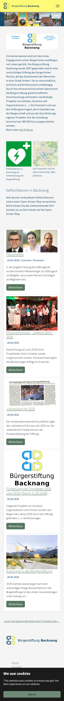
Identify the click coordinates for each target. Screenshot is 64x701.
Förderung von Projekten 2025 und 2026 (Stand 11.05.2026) (28, 491)
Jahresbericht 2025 (20, 409)
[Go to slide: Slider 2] (32, 21)
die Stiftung (26, 129)
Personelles (15, 254)
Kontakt (17, 667)
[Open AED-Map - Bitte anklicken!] (45, 153)
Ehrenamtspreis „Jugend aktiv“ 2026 (29, 334)
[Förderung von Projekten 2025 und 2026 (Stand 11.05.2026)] (32, 468)
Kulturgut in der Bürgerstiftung (29, 571)
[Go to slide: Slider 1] (26, 21)
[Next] (60, 19)
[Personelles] (32, 240)
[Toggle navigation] (58, 6)
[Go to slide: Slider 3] (38, 21)
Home (15, 662)
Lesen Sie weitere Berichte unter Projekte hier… (32, 621)
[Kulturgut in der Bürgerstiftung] (32, 551)
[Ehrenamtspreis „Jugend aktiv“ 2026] (32, 313)
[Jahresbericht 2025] (32, 392)
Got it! (32, 694)
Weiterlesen (16, 287)
